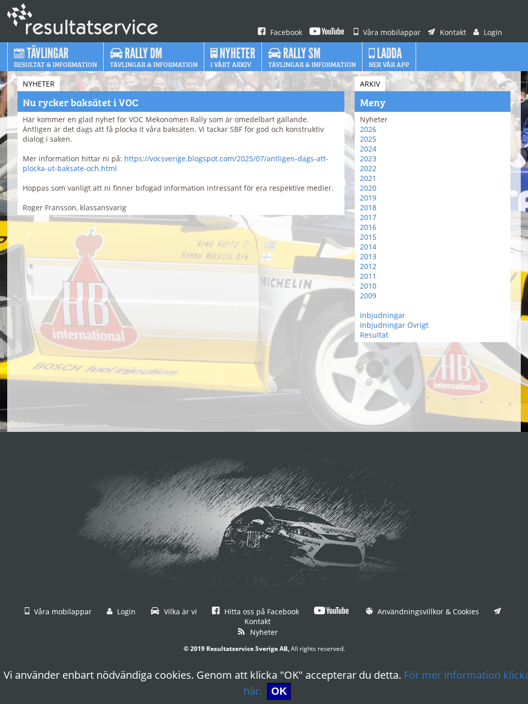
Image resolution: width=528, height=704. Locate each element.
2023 (368, 158)
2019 (368, 198)
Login (492, 32)
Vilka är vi (179, 611)
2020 (368, 188)
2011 (368, 276)
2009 (368, 295)
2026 (368, 129)
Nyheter (263, 632)
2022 (368, 168)
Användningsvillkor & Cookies (427, 611)
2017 (368, 217)
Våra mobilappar (391, 32)
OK (279, 691)
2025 (368, 139)
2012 (368, 266)
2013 (368, 256)
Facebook (285, 32)
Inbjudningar (382, 315)
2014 (368, 247)
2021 (368, 178)
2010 (368, 286)
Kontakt (452, 32)
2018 (368, 207)
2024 (368, 149)
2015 (368, 237)
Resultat (374, 335)
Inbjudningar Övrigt (394, 325)
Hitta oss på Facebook (260, 611)
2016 (368, 227)
